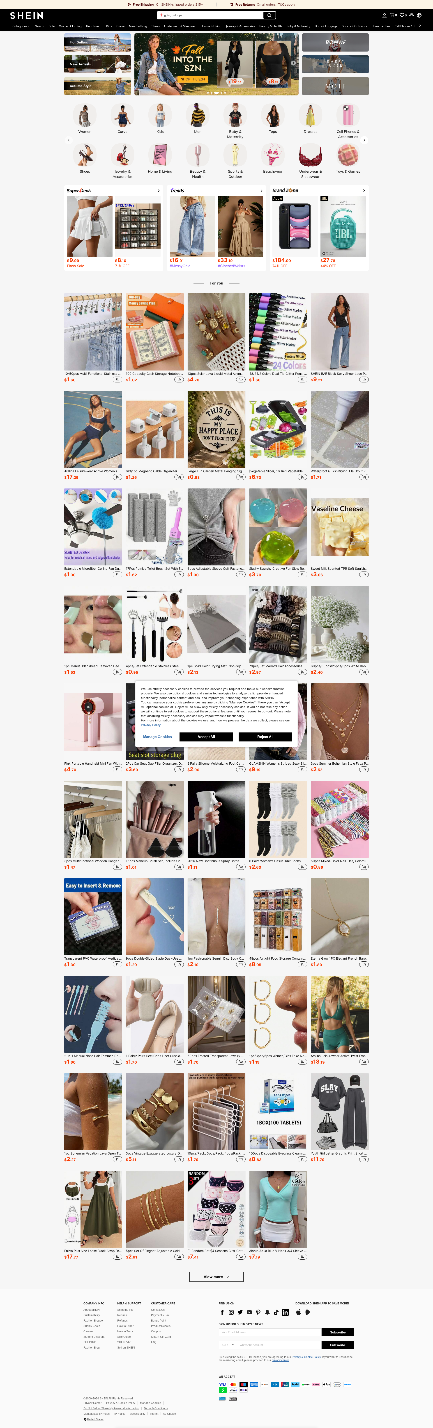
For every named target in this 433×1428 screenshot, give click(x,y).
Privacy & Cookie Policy (306, 1357)
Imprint (154, 1413)
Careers (88, 1331)
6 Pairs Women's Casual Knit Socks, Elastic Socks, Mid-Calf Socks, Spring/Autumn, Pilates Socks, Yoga (278, 861)
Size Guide (124, 1336)
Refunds (122, 1320)
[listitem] (93, 338)
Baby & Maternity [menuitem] (298, 26)
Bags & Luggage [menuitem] (326, 26)
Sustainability (91, 1315)
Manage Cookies (150, 1403)
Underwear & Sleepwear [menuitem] (181, 26)
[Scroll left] (414, 26)
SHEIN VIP (124, 1342)
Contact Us (158, 1309)
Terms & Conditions (156, 1408)
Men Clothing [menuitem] (138, 26)
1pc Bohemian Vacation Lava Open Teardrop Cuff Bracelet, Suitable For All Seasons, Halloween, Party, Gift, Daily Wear (93, 1153)
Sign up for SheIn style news (241, 1324)
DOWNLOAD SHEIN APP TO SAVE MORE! (322, 1303)
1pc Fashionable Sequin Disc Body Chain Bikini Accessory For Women (216, 958)
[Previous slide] (139, 63)
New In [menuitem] (39, 26)
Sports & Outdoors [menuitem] (354, 26)
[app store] (298, 1314)
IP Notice (119, 1413)
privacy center (280, 1360)
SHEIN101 (90, 1342)
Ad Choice (169, 1413)
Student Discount (93, 1336)
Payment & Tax (160, 1315)
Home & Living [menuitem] (211, 26)
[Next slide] (293, 63)
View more (214, 1276)
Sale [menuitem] (52, 26)
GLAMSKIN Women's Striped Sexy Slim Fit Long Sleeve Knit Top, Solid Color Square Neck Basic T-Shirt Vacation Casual (278, 763)
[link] (108, 4)
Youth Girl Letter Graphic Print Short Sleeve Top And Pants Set (340, 1153)
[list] (255, 1312)
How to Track (125, 1331)
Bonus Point (158, 1320)
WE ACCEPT (227, 1376)
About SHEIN (91, 1309)
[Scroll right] (419, 26)
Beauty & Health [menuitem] (270, 26)
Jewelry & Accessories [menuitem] (240, 26)
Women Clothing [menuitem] (70, 26)
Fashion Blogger (93, 1320)
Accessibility (137, 1413)
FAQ (153, 1342)
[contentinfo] (286, 1387)
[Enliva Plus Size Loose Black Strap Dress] (93, 1209)
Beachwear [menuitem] (94, 26)
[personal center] (384, 15)
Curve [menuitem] (120, 26)
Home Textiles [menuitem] (380, 26)
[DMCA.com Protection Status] (233, 1398)
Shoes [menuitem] (156, 26)
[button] (411, 15)
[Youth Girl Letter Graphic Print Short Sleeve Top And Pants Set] (340, 1111)
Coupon (156, 1331)
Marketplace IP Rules (96, 1413)
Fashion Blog (91, 1347)
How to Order (125, 1326)
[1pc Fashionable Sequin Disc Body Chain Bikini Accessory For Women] (216, 916)
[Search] (269, 15)
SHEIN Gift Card (161, 1336)
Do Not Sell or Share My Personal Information (111, 1408)
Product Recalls (160, 1326)
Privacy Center (92, 1403)
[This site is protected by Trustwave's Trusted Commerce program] (222, 1398)
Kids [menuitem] (109, 26)
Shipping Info (125, 1309)
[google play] (307, 1314)
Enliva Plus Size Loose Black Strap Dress (93, 1251)
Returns (122, 1315)
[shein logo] (26, 15)
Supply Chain (91, 1326)
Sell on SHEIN (126, 1347)
